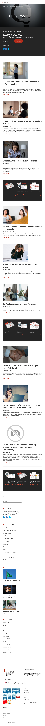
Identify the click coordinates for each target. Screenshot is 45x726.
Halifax (4, 717)
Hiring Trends (6, 541)
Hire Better (26, 690)
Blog (7, 6)
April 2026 (5, 633)
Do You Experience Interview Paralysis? (19, 304)
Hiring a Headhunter (8, 538)
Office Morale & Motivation (9, 552)
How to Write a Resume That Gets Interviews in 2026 (22, 122)
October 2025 (6, 649)
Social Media (6, 555)
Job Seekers (26, 692)
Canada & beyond (6, 718)
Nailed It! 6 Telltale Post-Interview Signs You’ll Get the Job (20, 366)
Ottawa (4, 715)
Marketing (5, 544)
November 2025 (7, 647)
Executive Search (7, 533)
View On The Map (8, 679)
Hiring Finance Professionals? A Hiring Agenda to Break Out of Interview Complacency (19, 447)
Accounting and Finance (8, 527)
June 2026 (5, 628)
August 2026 (6, 622)
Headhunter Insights (8, 536)
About (25, 697)
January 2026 (6, 641)
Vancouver (5, 711)
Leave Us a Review (33, 702)
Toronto (4, 710)
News (4, 549)
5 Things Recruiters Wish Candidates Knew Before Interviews (21, 83)
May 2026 (5, 630)
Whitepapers (26, 695)
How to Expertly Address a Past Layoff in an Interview (22, 265)
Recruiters (26, 694)
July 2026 (5, 625)
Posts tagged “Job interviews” (15, 6)
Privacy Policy (26, 699)
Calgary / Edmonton (6, 713)
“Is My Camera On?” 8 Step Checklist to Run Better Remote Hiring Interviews (21, 406)
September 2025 (7, 652)
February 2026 (6, 639)
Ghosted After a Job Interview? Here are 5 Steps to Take (21, 162)
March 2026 (6, 636)
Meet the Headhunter (8, 546)
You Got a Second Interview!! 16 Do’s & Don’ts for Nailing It (22, 227)
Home (4, 6)
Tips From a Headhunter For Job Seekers (10, 558)
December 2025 (6, 644)
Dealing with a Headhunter (9, 530)
